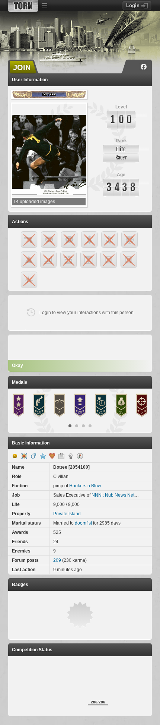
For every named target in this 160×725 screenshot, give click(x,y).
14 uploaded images (34, 201)
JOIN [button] (22, 67)
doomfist (83, 523)
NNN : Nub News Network (118, 495)
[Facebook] (143, 66)
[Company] (61, 456)
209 (57, 560)
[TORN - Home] (23, 6)
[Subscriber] (43, 456)
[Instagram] (133, 66)
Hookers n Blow (85, 485)
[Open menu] (44, 5)
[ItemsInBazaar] (80, 456)
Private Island (67, 513)
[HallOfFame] (24, 456)
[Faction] (71, 456)
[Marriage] (52, 456)
